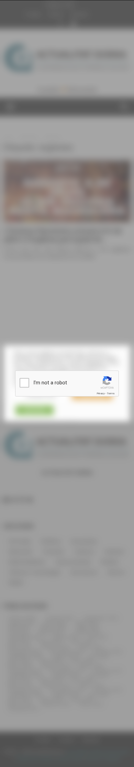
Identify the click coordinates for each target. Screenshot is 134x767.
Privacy (101, 393)
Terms (110, 393)
